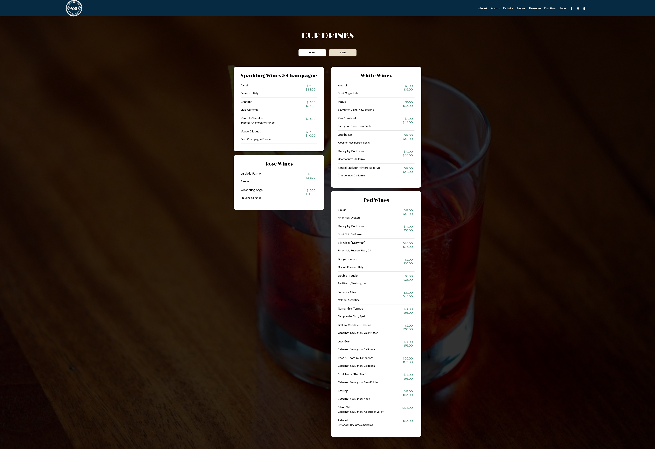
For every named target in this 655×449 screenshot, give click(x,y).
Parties (550, 8)
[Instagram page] (578, 8)
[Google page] (584, 8)
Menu (495, 8)
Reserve (535, 8)
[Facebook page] (571, 8)
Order (521, 8)
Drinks (508, 8)
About (482, 8)
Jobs (562, 8)
